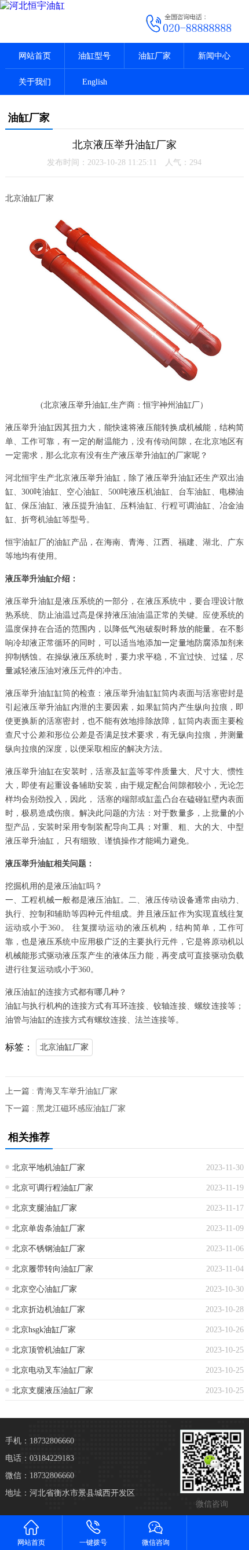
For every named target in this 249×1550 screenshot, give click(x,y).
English (94, 82)
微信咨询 (156, 1542)
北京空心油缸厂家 (44, 1289)
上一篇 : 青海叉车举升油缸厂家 (61, 1091)
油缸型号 (94, 56)
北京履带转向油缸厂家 (52, 1269)
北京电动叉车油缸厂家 (52, 1370)
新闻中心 (214, 56)
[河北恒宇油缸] (62, 6)
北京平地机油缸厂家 (48, 1167)
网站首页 (35, 56)
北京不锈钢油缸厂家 (48, 1248)
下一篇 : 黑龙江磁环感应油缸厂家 (65, 1108)
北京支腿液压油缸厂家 (52, 1390)
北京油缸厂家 (64, 1047)
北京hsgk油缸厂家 (44, 1329)
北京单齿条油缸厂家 (48, 1228)
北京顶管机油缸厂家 (48, 1350)
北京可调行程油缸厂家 (52, 1187)
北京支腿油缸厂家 (44, 1208)
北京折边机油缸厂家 (48, 1309)
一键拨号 (93, 1542)
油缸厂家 (154, 56)
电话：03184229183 (39, 1458)
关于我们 (35, 82)
